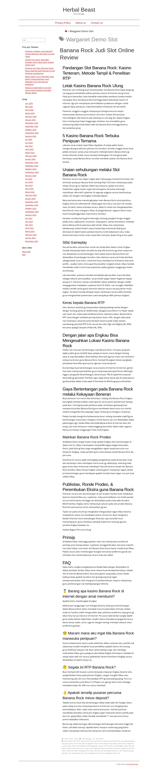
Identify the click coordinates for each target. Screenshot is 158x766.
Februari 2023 (31, 235)
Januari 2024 (30, 198)
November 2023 (31, 205)
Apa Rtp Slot (98, 741)
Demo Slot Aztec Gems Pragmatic (81, 743)
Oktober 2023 (30, 208)
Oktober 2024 (30, 169)
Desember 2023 (31, 202)
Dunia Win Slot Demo (112, 748)
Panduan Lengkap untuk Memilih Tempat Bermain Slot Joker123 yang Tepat (40, 54)
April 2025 (29, 149)
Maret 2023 (30, 231)
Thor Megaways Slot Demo (94, 753)
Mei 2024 (29, 185)
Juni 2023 (29, 221)
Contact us (97, 22)
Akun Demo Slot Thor (72, 741)
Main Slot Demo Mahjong (76, 751)
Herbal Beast (79, 10)
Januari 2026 (30, 120)
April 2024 (29, 189)
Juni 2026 (29, 103)
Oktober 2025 (30, 130)
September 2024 (32, 172)
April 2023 (29, 228)
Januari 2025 (30, 159)
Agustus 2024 (30, 175)
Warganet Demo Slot (112, 753)
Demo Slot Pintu (78, 748)
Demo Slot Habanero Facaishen (105, 743)
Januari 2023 (30, 238)
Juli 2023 (28, 218)
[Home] (66, 31)
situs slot (26, 251)
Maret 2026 (30, 113)
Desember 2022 (31, 241)
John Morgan (86, 739)
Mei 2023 (29, 225)
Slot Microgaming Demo (109, 751)
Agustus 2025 (30, 136)
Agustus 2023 (30, 215)
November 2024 (31, 166)
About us (81, 22)
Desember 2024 (31, 162)
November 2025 (31, 126)
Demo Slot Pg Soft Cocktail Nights (111, 746)
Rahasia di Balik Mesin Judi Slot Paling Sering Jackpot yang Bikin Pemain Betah (38, 90)
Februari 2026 (31, 116)
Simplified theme (133, 764)
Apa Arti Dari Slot (87, 741)
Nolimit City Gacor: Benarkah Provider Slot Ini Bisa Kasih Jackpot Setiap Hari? (39, 62)
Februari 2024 (31, 195)
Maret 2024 (30, 192)
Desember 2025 (31, 123)
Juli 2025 (28, 139)
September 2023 (32, 211)
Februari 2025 (31, 156)
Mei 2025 (29, 146)
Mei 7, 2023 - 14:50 (71, 739)
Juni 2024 (29, 182)
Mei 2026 (29, 106)
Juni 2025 (29, 143)
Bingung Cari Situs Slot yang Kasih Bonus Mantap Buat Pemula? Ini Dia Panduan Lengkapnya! (40, 71)
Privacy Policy (63, 22)
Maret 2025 (30, 152)
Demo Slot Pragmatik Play (94, 748)
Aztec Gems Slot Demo (112, 741)
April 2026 (29, 110)
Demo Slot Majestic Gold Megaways (85, 746)
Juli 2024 (28, 179)
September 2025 (32, 133)
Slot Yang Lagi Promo (76, 753)
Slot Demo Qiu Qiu (93, 751)
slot (24, 254)
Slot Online (100, 739)
